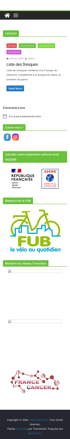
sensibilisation (27, 45)
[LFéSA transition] (7, 15)
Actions (11, 45)
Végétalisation (46, 45)
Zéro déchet (14, 52)
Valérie (31, 58)
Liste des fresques (22, 64)
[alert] (35, 116)
